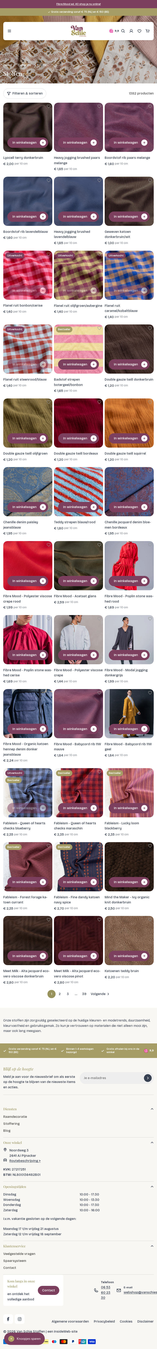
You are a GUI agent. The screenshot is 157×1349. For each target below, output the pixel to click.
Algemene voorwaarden (70, 1321)
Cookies (126, 1321)
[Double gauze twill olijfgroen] (27, 423)
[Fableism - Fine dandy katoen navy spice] (78, 866)
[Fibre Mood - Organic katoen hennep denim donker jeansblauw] (27, 713)
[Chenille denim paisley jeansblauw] (27, 491)
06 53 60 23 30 (105, 1292)
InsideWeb (62, 1331)
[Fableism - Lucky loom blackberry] (129, 792)
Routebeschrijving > (25, 1161)
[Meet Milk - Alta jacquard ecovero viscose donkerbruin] (27, 940)
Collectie (24, 65)
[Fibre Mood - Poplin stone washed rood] (129, 565)
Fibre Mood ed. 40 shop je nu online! (78, 4)
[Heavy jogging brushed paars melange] (78, 127)
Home (7, 65)
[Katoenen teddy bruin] (129, 940)
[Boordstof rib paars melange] (129, 127)
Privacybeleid (104, 1321)
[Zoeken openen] (123, 31)
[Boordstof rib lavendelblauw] (27, 201)
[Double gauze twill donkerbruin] (129, 349)
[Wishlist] (139, 31)
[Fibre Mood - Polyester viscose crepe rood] (27, 565)
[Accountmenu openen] (131, 31)
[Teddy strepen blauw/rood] (78, 491)
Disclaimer (145, 1321)
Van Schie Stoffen (31, 1331)
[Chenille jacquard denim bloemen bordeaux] (129, 491)
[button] (49, 106)
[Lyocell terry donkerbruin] (27, 127)
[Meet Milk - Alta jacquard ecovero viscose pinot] (78, 940)
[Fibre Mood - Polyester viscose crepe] (78, 639)
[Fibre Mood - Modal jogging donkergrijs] (129, 639)
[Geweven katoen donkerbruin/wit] (129, 201)
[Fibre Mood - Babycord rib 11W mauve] (78, 713)
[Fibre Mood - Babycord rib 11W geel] (129, 713)
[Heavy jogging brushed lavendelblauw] (78, 201)
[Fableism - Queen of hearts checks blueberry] (27, 792)
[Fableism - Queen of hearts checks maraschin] (78, 792)
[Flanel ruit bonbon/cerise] (27, 275)
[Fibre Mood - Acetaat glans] (78, 565)
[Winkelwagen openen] (148, 31)
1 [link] (51, 994)
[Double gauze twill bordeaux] (78, 423)
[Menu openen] (9, 31)
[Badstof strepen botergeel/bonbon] (78, 349)
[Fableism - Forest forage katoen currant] (27, 866)
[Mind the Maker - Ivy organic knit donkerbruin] (129, 866)
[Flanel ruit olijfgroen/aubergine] (78, 275)
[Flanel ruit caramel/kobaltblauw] (129, 275)
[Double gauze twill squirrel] (129, 423)
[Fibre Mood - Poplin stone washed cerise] (27, 639)
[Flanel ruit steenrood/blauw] (27, 349)
